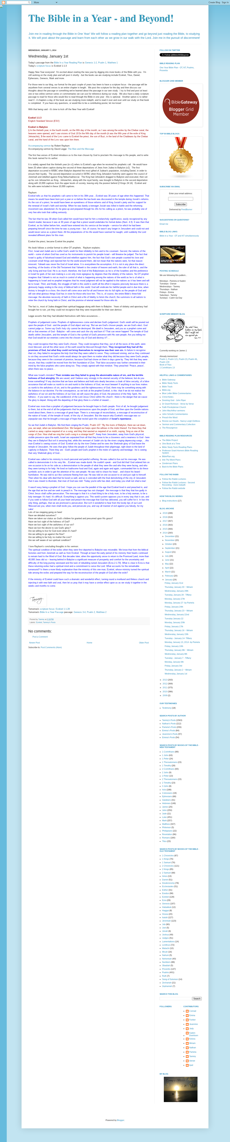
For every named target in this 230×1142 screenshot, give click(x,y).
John (164, 810)
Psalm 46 (192, 359)
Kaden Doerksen (193, 1034)
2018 (165, 517)
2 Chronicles (168, 866)
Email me (164, 224)
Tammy (192, 1056)
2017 (165, 521)
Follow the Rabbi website (173, 488)
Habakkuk (166, 907)
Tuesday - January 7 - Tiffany (178, 658)
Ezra (164, 900)
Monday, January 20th (175, 622)
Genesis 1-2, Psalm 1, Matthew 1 (101, 62)
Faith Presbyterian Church (174, 407)
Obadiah (166, 965)
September (170, 548)
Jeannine (193, 1024)
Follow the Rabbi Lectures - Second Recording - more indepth (178, 483)
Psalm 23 (183, 359)
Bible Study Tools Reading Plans (177, 447)
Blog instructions (169, 501)
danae (192, 1061)
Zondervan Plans (170, 463)
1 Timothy (166, 765)
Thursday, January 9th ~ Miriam (179, 650)
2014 (165, 533)
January (169, 580)
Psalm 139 (164, 362)
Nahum (165, 955)
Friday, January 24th (174, 607)
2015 (165, 529)
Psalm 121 (173, 359)
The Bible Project (170, 440)
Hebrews (166, 803)
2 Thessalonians (169, 779)
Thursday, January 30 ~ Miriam (179, 587)
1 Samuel (166, 862)
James (165, 807)
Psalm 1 (163, 359)
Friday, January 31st (174, 583)
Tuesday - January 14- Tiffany (178, 638)
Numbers (166, 962)
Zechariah (166, 983)
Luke (164, 817)
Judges (165, 938)
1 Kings (165, 859)
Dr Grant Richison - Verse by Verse (178, 404)
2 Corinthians (168, 769)
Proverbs (166, 969)
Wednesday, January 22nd (177, 614)
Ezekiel (39, 622)
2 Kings (165, 869)
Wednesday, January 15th (176, 634)
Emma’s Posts (168, 730)
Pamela (192, 1052)
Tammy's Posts (49, 622)
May (167, 564)
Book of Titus (165, 365)
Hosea (165, 914)
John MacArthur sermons (173, 410)
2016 (165, 525)
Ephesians (167, 796)
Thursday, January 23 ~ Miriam (179, 611)
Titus (164, 841)
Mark (164, 820)
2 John (165, 772)
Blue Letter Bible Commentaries (176, 393)
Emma (192, 1015)
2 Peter (165, 776)
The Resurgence (169, 428)
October (169, 544)
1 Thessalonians (169, 762)
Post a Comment (40, 637)
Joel (164, 928)
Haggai (165, 910)
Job (164, 924)
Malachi (165, 948)
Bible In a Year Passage (51, 612)
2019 (165, 513)
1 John (165, 755)
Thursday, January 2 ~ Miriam (178, 670)
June (167, 560)
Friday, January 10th (174, 646)
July (167, 556)
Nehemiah (167, 959)
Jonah (165, 931)
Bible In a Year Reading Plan (68, 62)
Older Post (144, 643)
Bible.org (166, 390)
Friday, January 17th (174, 626)
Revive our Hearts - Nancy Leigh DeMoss (181, 421)
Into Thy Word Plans (171, 460)
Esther (165, 890)
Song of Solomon (170, 979)
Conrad (192, 1011)
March (168, 572)
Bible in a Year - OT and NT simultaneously (179, 236)
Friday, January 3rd (173, 666)
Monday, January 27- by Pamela (179, 603)
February (169, 576)
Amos (164, 876)
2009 (165, 695)
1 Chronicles (168, 855)
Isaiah (165, 917)
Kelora (192, 1039)
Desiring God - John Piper (174, 400)
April (167, 568)
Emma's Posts (168, 737)
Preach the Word (169, 417)
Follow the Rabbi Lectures (174, 479)
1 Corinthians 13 (167, 367)
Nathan (192, 1047)
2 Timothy (166, 783)
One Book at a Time (171, 443)
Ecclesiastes (168, 886)
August (168, 552)
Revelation (167, 834)
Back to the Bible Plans (172, 467)
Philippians (167, 831)
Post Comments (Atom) (51, 647)
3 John (165, 786)
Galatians (166, 800)
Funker (192, 1020)
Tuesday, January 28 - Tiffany (178, 595)
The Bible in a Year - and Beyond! (101, 17)
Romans (166, 838)
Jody (191, 1028)
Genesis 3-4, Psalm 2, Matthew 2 (90, 612)
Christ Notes (167, 397)
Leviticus (166, 945)
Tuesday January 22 (174, 618)
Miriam (192, 1043)
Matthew (166, 824)
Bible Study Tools (170, 383)
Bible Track (167, 386)
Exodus (165, 893)
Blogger (120, 1120)
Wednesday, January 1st (176, 674)
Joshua (165, 934)
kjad (191, 1065)
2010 (165, 691)
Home (89, 643)
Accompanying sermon (39, 145)
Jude (164, 813)
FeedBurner (186, 209)
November (170, 540)
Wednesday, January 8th (176, 654)
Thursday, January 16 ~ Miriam (179, 630)
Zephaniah (167, 986)
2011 (165, 687)
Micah (165, 952)
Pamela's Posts (169, 727)
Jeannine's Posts (170, 734)
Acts (164, 790)
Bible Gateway (168, 380)
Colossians (167, 793)
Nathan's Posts (169, 723)
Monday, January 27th (175, 599)
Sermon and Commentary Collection (178, 424)
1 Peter (165, 759)
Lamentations (168, 941)
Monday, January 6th (174, 662)
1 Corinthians (168, 752)
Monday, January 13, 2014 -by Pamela (182, 642)
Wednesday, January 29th (176, 591)
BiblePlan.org (168, 456)
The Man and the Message (81, 149)
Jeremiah (166, 921)
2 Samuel (166, 873)
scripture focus (43, 66)
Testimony (166, 708)
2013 (165, 680)
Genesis (166, 903)
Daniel (165, 880)
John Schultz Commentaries (175, 414)
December (170, 536)
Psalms (165, 972)
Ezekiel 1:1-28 (63, 609)
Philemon (166, 827)
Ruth (164, 976)
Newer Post (34, 643)
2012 (165, 684)
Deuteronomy (168, 883)
